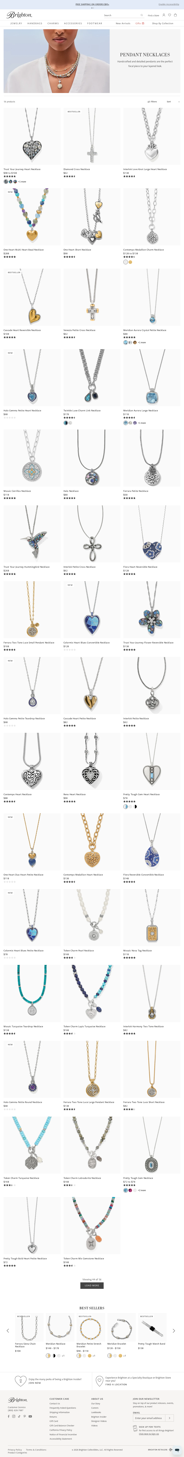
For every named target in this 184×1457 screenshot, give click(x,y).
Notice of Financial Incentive (63, 1434)
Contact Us (55, 1403)
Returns (53, 1417)
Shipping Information (60, 1412)
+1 (22, 182)
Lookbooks (96, 1412)
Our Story (95, 1403)
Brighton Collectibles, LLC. (91, 1450)
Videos (94, 1425)
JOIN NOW (35, 1383)
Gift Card (54, 1421)
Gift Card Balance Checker (62, 1425)
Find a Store (153, 15)
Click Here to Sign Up (149, 1434)
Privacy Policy (15, 1450)
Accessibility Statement (61, 1439)
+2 (142, 1190)
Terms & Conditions (36, 1450)
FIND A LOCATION (116, 1384)
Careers (94, 1408)
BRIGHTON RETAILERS (157, 1450)
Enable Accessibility (169, 4)
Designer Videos (99, 1421)
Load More (92, 1285)
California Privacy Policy (61, 1430)
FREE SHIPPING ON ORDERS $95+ (92, 4)
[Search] (141, 15)
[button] (18, 23)
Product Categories (17, 1452)
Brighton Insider (98, 1417)
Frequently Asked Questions (63, 1408)
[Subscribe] (169, 1418)
